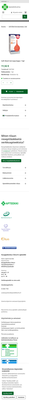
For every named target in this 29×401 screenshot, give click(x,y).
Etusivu (3, 26)
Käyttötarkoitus (8, 105)
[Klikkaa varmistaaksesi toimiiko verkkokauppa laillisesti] (14, 350)
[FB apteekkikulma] (14, 247)
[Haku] (25, 17)
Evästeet (3, 326)
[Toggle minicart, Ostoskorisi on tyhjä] (25, 12)
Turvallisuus (7, 168)
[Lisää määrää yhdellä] (11, 83)
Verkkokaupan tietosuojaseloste (11, 322)
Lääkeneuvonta (8, 178)
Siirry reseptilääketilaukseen (11, 161)
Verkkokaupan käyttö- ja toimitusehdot (13, 328)
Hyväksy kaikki (7, 393)
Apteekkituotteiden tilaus (11, 183)
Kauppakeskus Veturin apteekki (13, 255)
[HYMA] (14, 228)
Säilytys (5, 110)
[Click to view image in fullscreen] (14, 44)
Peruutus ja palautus (7, 334)
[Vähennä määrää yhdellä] (3, 83)
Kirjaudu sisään (17, 12)
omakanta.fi (6, 151)
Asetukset (21, 397)
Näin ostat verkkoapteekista (9, 330)
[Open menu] (3, 12)
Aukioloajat (4, 1)
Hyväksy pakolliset (9, 397)
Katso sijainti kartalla (7, 259)
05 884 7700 (4, 289)
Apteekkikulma (14, 7)
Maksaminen (7, 173)
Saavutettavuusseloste (8, 324)
